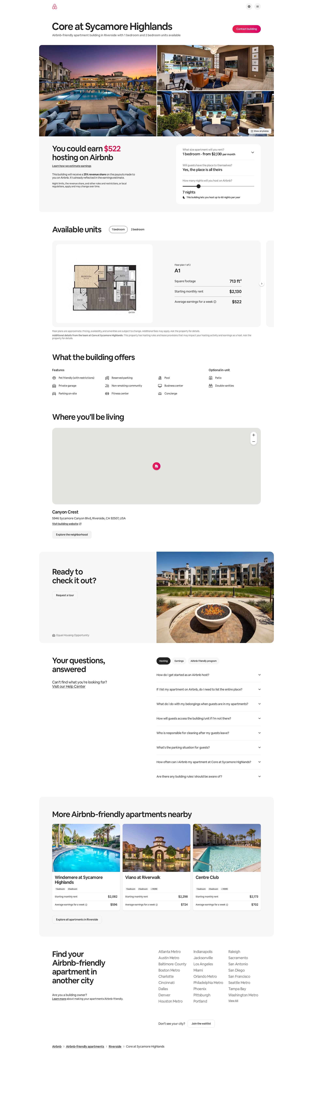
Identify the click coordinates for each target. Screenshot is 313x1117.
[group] (218, 174)
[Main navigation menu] (257, 6)
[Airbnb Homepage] (54, 6)
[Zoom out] (253, 441)
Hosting (163, 660)
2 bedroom (137, 229)
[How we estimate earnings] (214, 301)
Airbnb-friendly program (204, 660)
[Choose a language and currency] (249, 6)
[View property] (86, 867)
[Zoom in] (253, 435)
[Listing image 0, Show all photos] (97, 90)
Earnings (179, 660)
